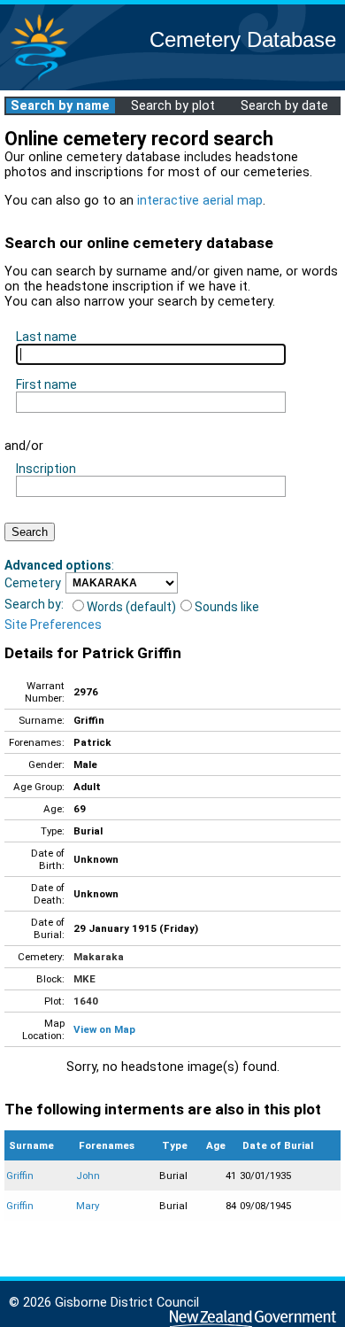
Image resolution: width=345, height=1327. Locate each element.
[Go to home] (39, 79)
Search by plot (173, 105)
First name (46, 384)
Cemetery (32, 583)
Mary (87, 1205)
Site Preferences (53, 624)
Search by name (60, 105)
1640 (85, 1001)
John (88, 1175)
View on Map (104, 1029)
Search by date (284, 105)
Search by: (34, 604)
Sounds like (227, 607)
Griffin (20, 1175)
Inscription (46, 469)
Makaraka (98, 957)
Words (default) (131, 607)
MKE (84, 979)
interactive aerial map (200, 200)
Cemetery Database (243, 39)
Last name (46, 337)
